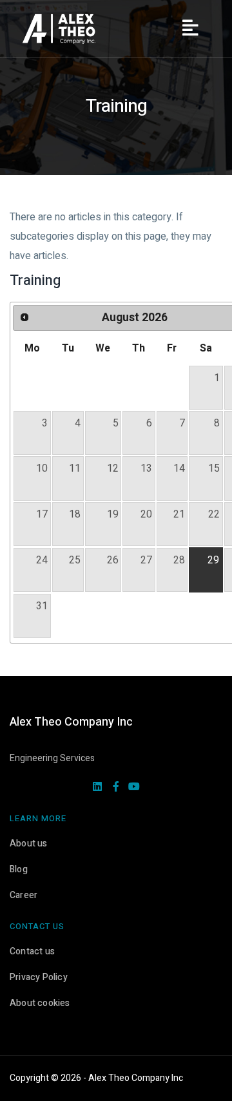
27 (146, 560)
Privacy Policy (39, 977)
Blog (19, 869)
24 (42, 560)
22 (214, 514)
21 (179, 514)
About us (29, 843)
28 (179, 560)
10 (42, 468)
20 (146, 514)
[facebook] (116, 788)
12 (113, 468)
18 (75, 514)
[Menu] (190, 29)
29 (213, 560)
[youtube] (134, 788)
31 (42, 606)
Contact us (32, 951)
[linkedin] (97, 788)
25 (75, 560)
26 (113, 560)
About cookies (40, 1003)
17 (42, 514)
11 (75, 468)
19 (113, 514)
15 (214, 468)
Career (23, 895)
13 (146, 468)
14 (179, 468)
